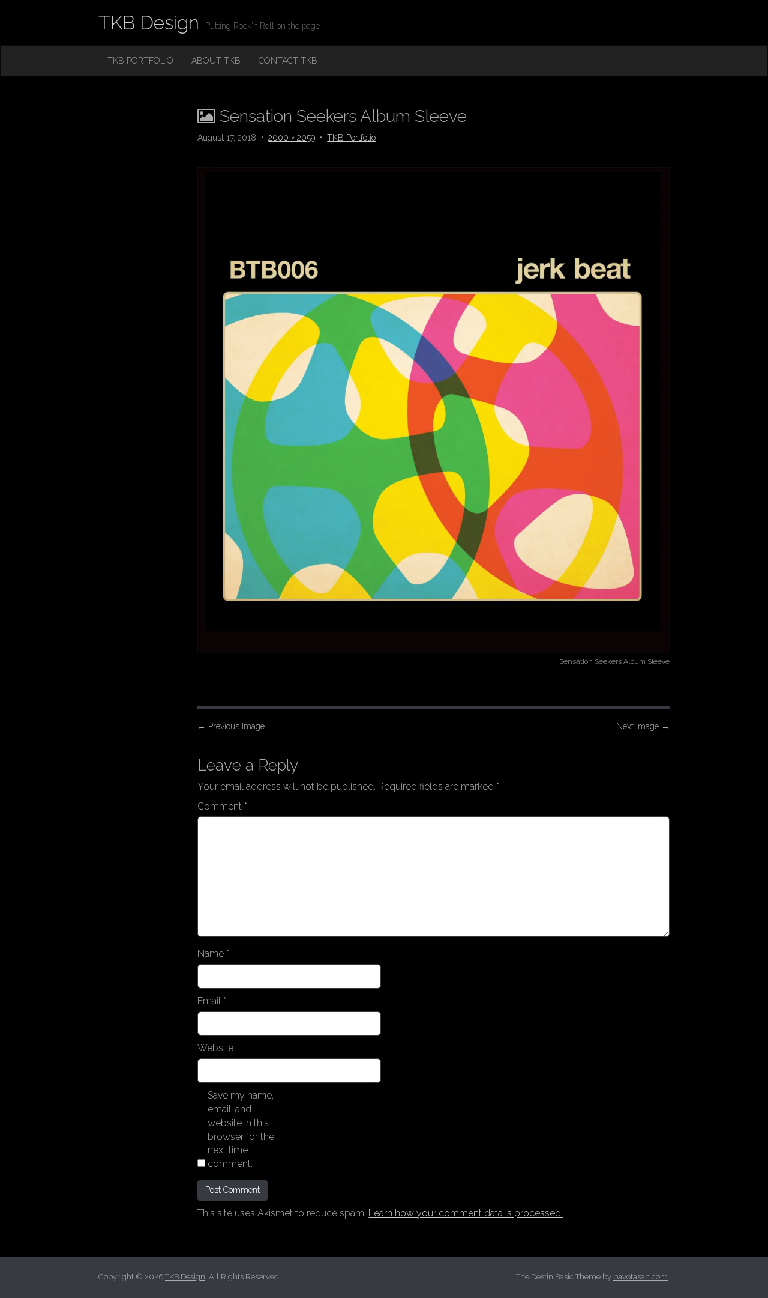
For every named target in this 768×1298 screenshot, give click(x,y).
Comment (222, 806)
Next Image (643, 726)
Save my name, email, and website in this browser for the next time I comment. (241, 1129)
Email (211, 1001)
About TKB (216, 60)
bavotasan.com (640, 1276)
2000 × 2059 (291, 137)
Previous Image (231, 726)
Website (215, 1048)
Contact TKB (288, 60)
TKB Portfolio (140, 60)
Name (213, 953)
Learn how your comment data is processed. (465, 1213)
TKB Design (148, 22)
